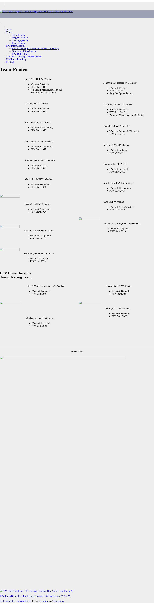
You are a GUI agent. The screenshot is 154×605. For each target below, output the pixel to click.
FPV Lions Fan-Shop (16, 59)
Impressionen (18, 43)
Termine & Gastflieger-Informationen (23, 56)
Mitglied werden (20, 37)
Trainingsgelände (20, 40)
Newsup (44, 601)
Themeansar (58, 601)
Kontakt (10, 62)
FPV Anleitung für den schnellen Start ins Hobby (35, 48)
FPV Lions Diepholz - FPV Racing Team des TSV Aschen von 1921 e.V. (35, 596)
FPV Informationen (15, 46)
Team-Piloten (18, 35)
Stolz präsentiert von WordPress (15, 601)
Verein (9, 32)
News (9, 29)
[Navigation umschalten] (1, 22)
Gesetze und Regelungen (24, 51)
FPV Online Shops (21, 54)
